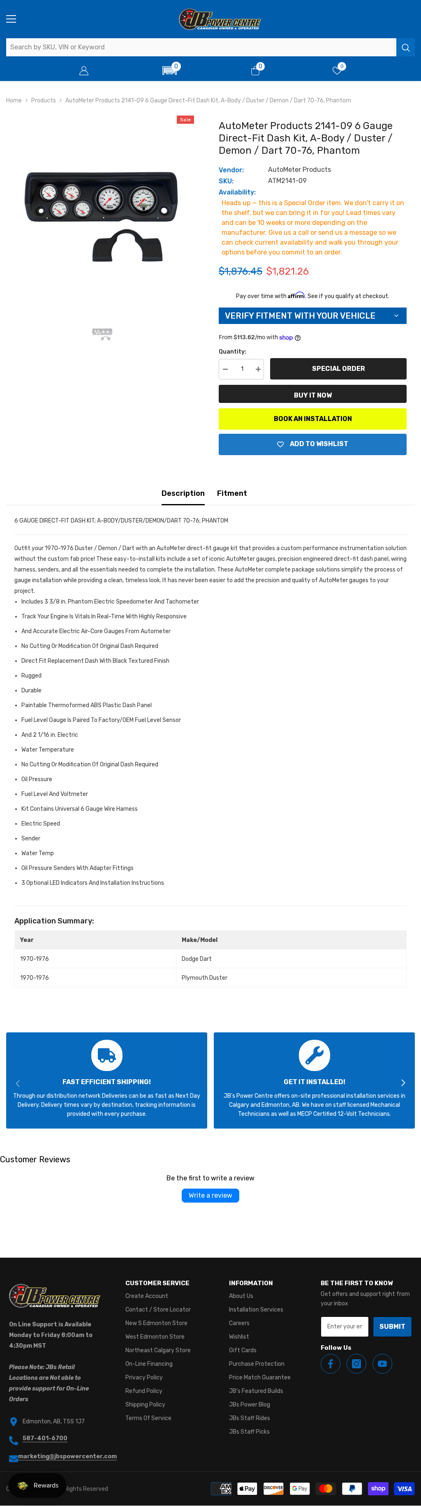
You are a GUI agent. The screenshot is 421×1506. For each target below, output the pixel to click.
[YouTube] (382, 1364)
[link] (106, 1080)
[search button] (405, 47)
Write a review (210, 1195)
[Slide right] (403, 1083)
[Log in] (83, 70)
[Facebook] (330, 1364)
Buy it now (313, 395)
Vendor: (231, 170)
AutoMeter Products (299, 170)
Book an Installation (313, 419)
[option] (102, 207)
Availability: (237, 192)
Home (14, 100)
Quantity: (232, 351)
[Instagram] (356, 1364)
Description (183, 493)
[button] (169, 70)
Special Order (338, 368)
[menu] (11, 19)
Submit (392, 1326)
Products (43, 100)
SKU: (226, 181)
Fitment (232, 493)
